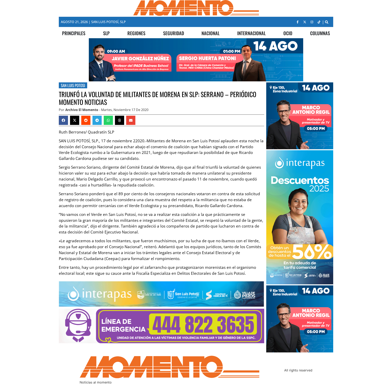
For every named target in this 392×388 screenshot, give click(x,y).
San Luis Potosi (73, 85)
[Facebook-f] (297, 22)
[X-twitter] (305, 22)
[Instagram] (312, 22)
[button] (326, 22)
